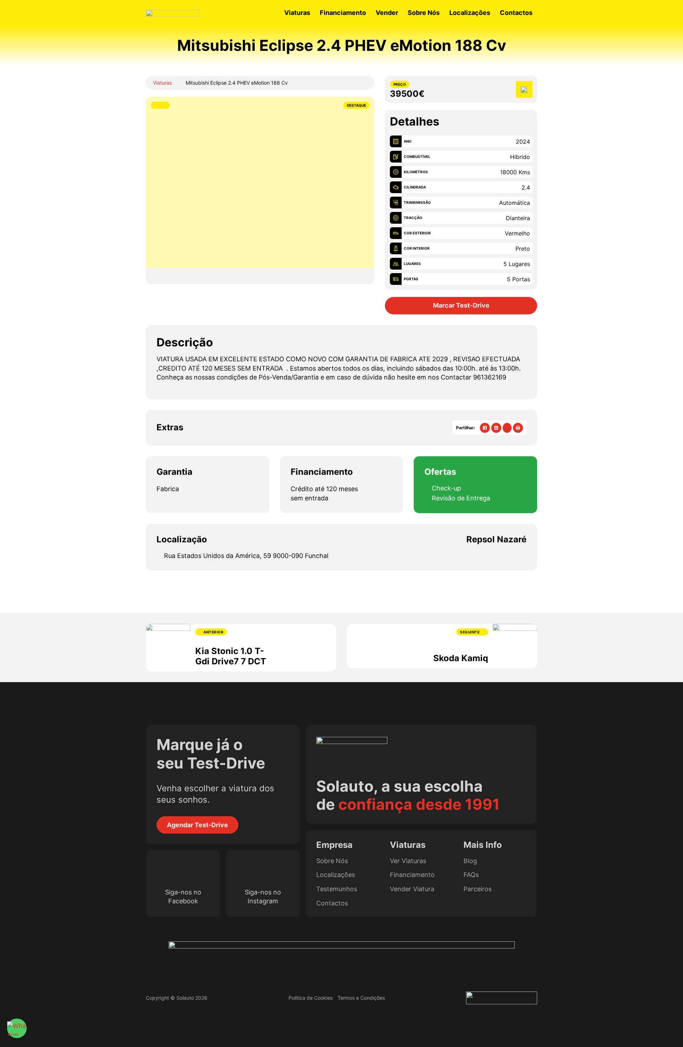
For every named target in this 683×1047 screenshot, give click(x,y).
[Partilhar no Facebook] (485, 428)
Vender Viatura (412, 889)
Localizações (469, 12)
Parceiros (478, 889)
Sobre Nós (424, 12)
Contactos (516, 12)
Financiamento (343, 12)
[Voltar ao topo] (663, 1031)
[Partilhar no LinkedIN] (496, 428)
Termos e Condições (361, 998)
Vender (387, 12)
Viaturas (297, 12)
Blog (470, 861)
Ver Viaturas (408, 861)
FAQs (471, 874)
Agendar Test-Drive (197, 825)
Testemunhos (336, 889)
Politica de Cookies (310, 998)
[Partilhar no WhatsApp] (507, 428)
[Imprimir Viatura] (518, 428)
